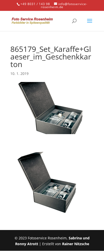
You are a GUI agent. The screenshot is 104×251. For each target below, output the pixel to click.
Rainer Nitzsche (75, 243)
